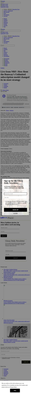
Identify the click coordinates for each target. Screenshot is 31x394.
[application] (15, 387)
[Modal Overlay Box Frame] (15, 197)
